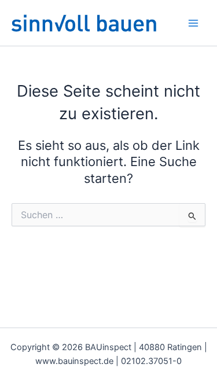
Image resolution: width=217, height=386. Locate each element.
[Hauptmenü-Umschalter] (193, 23)
